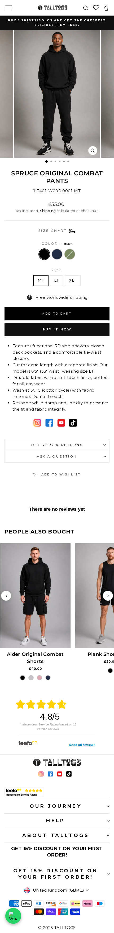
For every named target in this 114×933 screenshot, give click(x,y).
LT (56, 280)
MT (41, 280)
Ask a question (57, 456)
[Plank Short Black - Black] (110, 670)
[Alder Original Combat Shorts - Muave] (39, 677)
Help (55, 821)
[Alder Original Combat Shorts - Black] (22, 677)
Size (56, 270)
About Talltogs (55, 835)
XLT (72, 280)
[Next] (108, 596)
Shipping (48, 211)
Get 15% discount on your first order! (55, 874)
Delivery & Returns (57, 445)
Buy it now (57, 329)
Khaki (69, 254)
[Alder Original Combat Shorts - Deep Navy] (48, 677)
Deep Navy (57, 254)
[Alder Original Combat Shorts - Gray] (31, 677)
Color (57, 244)
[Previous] (6, 596)
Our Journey (56, 806)
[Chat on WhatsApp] (13, 916)
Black (44, 254)
